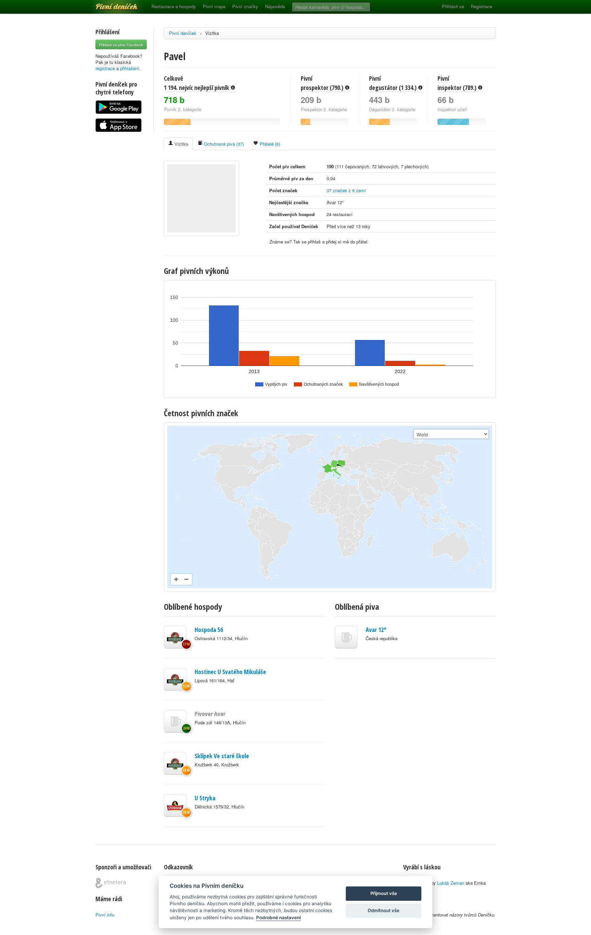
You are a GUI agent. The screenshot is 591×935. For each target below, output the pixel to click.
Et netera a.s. (110, 883)
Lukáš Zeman (450, 883)
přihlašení (129, 68)
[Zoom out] (186, 579)
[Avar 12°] (175, 721)
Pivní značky (245, 6)
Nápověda (275, 6)
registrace (105, 68)
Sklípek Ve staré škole (222, 756)
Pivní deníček (109, 4)
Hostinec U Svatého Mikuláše (230, 672)
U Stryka (205, 798)
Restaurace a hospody (174, 6)
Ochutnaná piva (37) (223, 144)
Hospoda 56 (209, 629)
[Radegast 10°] (175, 637)
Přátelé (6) (269, 144)
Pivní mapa (214, 6)
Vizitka (212, 33)
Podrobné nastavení (278, 917)
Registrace (481, 6)
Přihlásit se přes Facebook (121, 44)
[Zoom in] (176, 579)
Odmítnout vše (383, 910)
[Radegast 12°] (175, 679)
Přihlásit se (453, 6)
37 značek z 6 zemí (346, 190)
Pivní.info (104, 914)
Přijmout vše (383, 893)
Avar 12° (376, 629)
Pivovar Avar (210, 714)
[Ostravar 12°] (175, 805)
